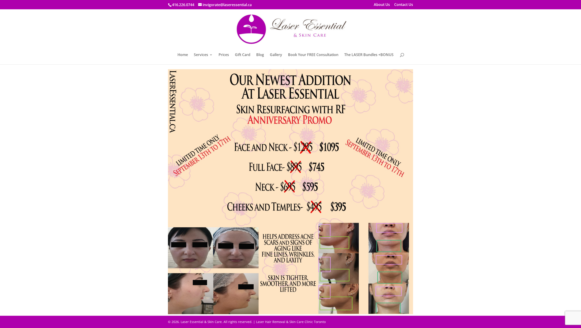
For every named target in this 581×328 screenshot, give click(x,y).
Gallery (276, 55)
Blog (260, 55)
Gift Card (242, 55)
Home (182, 55)
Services (201, 55)
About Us (382, 5)
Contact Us (403, 5)
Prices (224, 55)
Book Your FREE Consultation (313, 55)
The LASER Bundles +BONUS (369, 55)
